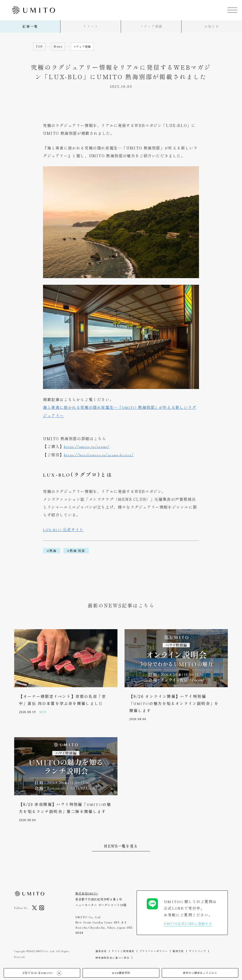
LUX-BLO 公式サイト (63, 530)
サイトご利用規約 (123, 951)
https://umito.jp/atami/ (87, 446)
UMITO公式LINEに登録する (188, 923)
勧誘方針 (178, 951)
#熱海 (51, 550)
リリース (90, 27)
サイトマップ (197, 951)
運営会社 (101, 951)
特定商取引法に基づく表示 (112, 958)
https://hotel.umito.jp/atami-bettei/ (99, 455)
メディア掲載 (151, 27)
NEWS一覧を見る (121, 846)
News (58, 46)
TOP (39, 46)
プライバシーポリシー (153, 951)
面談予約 (121, 973)
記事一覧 (30, 27)
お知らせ (211, 27)
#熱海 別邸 (76, 550)
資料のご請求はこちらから (200, 973)
